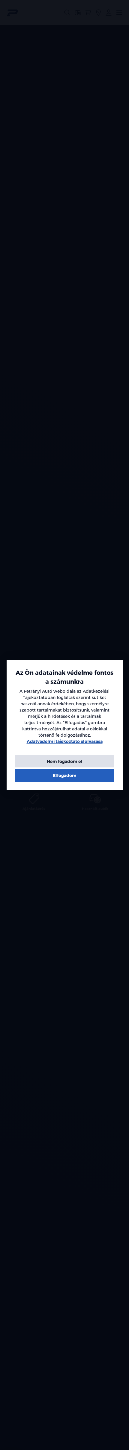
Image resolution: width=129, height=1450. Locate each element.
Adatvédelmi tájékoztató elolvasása (65, 741)
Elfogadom (64, 775)
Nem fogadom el (64, 761)
